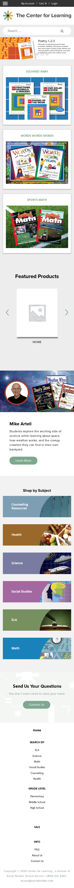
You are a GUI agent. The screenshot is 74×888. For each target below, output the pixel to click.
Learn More (23, 460)
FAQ (37, 849)
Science (37, 755)
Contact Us (36, 704)
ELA (37, 750)
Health (37, 778)
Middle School (37, 802)
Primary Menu (5, 3)
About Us (37, 855)
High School (37, 807)
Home (37, 342)
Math (37, 761)
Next (69, 49)
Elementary (37, 796)
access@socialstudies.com (37, 880)
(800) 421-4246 (56, 875)
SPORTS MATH (37, 200)
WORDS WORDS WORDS (37, 135)
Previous (5, 49)
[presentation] (7, 312)
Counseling (37, 773)
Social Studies (37, 767)
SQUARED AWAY (37, 71)
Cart (41, 3)
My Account (27, 3)
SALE (37, 827)
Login (54, 3)
